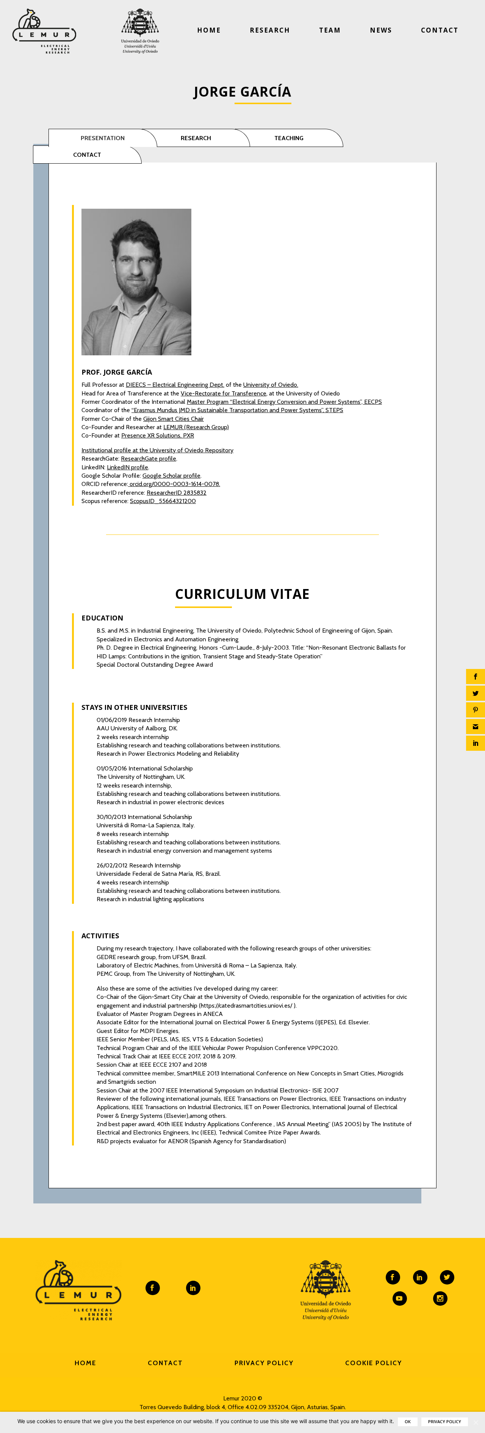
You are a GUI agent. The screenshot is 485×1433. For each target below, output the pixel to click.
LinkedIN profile (127, 467)
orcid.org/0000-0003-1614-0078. (174, 484)
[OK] (475, 1422)
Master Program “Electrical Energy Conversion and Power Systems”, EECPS (284, 401)
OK (408, 1421)
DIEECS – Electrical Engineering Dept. (175, 384)
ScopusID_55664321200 (163, 501)
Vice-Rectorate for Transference (223, 393)
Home (209, 30)
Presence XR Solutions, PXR (157, 435)
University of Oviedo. (270, 384)
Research (270, 30)
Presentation (103, 138)
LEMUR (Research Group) (196, 427)
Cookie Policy (373, 1363)
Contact (439, 30)
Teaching (289, 138)
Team (330, 30)
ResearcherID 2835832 (177, 492)
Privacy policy (444, 1421)
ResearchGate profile (148, 458)
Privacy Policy (264, 1363)
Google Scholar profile (171, 475)
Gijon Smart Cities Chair (173, 418)
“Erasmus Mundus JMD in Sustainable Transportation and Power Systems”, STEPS (237, 410)
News (381, 30)
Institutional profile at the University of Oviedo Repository (157, 450)
